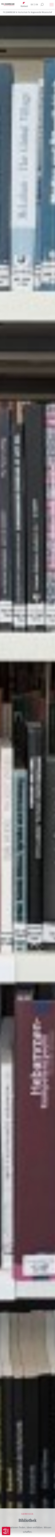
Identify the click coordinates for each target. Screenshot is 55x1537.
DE (32, 4)
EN (37, 4)
